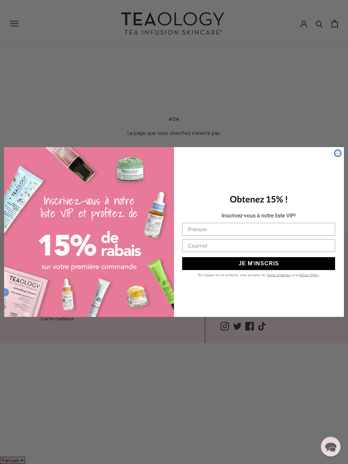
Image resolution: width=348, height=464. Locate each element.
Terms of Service (279, 275)
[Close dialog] (337, 153)
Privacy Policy (309, 275)
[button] (331, 447)
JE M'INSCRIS (259, 263)
